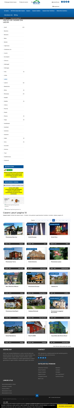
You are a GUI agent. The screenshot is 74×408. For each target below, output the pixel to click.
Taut (5, 153)
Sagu (14, 119)
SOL (34, 399)
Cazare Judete (36, 10)
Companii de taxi (42, 376)
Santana (6, 131)
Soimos (6, 149)
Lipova (14, 82)
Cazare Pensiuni (9, 224)
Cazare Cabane (54, 273)
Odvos (6, 105)
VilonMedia (20, 399)
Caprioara (6, 45)
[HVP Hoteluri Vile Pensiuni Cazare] (36, 2)
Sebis (14, 138)
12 (59, 220)
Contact (58, 370)
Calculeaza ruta (8, 15)
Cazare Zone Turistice (48, 10)
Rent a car (40, 378)
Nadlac (14, 101)
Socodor (6, 145)
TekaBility (26, 399)
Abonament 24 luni (7, 393)
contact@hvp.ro (44, 362)
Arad (14, 27)
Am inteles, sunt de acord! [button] (65, 406)
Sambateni (7, 123)
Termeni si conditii (7, 386)
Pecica (14, 116)
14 (66, 220)
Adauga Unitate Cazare (10, 2)
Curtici (6, 53)
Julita (5, 75)
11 (56, 220)
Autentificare (56, 2)
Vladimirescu (7, 156)
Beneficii (58, 367)
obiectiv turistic (24, 2)
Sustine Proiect (60, 376)
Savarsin (6, 134)
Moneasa (14, 94)
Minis (14, 90)
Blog (16, 15)
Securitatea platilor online (9, 384)
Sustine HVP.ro (5, 388)
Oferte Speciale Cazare (18, 10)
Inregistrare (56, 6)
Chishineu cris (7, 49)
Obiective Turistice (43, 367)
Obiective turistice (62, 10)
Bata (5, 38)
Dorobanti (6, 57)
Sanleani (6, 127)
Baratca (6, 31)
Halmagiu (6, 68)
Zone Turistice (42, 370)
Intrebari (58, 372)
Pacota (6, 108)
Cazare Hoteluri (32, 224)
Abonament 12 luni (7, 390)
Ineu (14, 71)
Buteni (5, 42)
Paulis (5, 112)
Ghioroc (6, 60)
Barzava (6, 34)
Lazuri (5, 79)
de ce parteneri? (60, 374)
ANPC (31, 399)
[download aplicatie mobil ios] (13, 209)
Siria (14, 142)
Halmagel (6, 64)
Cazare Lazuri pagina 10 (16, 18)
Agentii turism (41, 374)
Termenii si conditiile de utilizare (33, 403)
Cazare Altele (54, 323)
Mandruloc (7, 86)
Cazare (28, 10)
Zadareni (6, 160)
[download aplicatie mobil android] (13, 205)
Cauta (7, 10)
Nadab (6, 97)
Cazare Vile (31, 323)
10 (53, 220)
